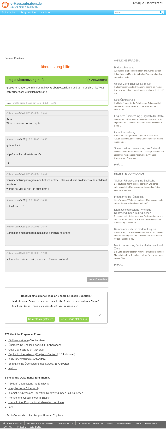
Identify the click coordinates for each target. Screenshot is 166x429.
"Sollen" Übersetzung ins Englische (28, 383)
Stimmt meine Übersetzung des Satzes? (31, 363)
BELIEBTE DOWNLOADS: (129, 173)
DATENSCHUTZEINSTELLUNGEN (95, 423)
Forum (8, 58)
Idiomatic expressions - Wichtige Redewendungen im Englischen (45, 393)
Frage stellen (28, 12)
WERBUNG (36, 426)
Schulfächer (9, 12)
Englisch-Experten (78, 296)
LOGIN (136, 3)
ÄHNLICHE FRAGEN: (127, 60)
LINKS (138, 423)
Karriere (45, 12)
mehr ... (12, 368)
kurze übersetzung (19, 359)
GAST (9, 103)
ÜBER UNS (151, 423)
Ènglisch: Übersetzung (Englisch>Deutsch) (33, 354)
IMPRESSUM (124, 423)
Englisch (58, 415)
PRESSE (21, 426)
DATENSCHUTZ (65, 423)
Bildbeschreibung (18, 340)
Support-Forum (42, 415)
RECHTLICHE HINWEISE (40, 423)
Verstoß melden (98, 279)
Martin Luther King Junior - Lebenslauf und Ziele (36, 402)
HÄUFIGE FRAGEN (12, 423)
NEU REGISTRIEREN (152, 3)
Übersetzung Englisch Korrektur (26, 345)
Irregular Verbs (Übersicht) (23, 388)
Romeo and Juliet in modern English (29, 397)
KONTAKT (7, 426)
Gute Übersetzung (18, 349)
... (118, 164)
